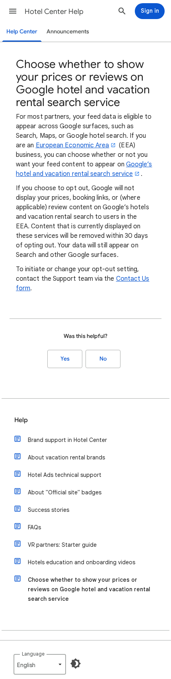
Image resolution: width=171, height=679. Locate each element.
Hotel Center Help (54, 11)
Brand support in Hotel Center (67, 440)
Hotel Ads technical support (64, 474)
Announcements (68, 31)
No (103, 358)
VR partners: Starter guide (62, 544)
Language (33, 654)
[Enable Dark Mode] (75, 663)
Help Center (21, 31)
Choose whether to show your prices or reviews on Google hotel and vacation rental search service (89, 589)
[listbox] (40, 664)
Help (21, 420)
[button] (12, 11)
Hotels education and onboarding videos (81, 562)
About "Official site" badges (64, 492)
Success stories (48, 509)
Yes (65, 358)
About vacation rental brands (66, 457)
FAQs (34, 527)
